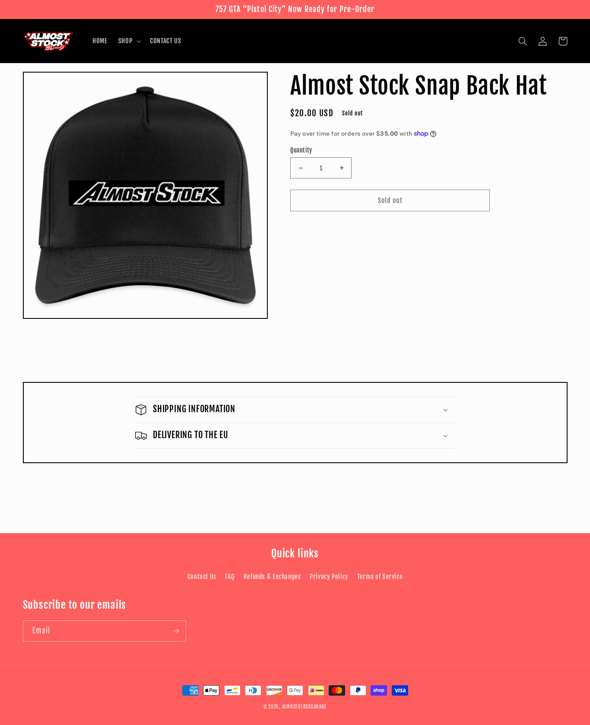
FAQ (230, 576)
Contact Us (201, 576)
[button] (128, 41)
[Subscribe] (175, 631)
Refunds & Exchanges (272, 576)
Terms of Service (380, 576)
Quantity (301, 150)
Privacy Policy (329, 576)
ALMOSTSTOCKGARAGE (304, 707)
